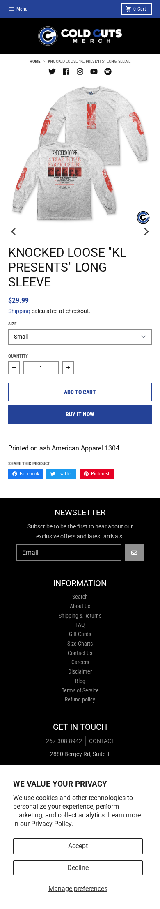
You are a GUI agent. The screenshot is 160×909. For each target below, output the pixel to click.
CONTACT (101, 741)
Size (12, 324)
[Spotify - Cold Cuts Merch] (108, 71)
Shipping (19, 311)
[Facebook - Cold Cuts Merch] (66, 71)
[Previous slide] (14, 231)
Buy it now (80, 414)
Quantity (18, 356)
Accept (78, 846)
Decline (78, 868)
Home (35, 61)
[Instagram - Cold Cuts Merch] (80, 71)
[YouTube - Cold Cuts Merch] (94, 71)
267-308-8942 (64, 741)
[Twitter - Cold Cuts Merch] (52, 71)
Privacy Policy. (52, 824)
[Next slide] (146, 231)
